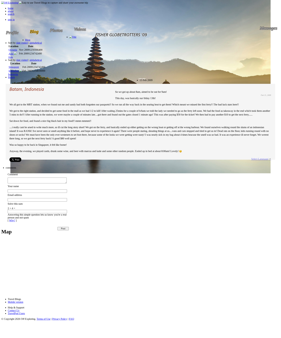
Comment (13, 174)
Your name (13, 186)
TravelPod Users (16, 313)
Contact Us (13, 310)
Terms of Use (43, 319)
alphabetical (36, 42)
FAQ (71, 319)
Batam (11, 77)
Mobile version (15, 302)
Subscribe (142, 79)
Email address (15, 195)
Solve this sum (15, 203)
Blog (27, 39)
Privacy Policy (59, 319)
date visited (22, 42)
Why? (12, 220)
